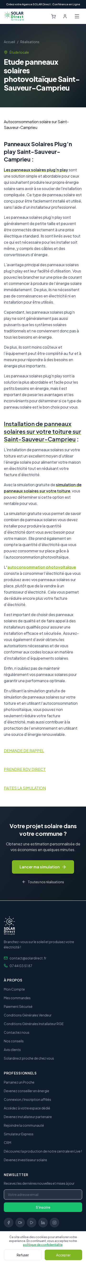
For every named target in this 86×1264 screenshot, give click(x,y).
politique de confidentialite (43, 1245)
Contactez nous (16, 1032)
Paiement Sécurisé (18, 1006)
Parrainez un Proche (19, 1082)
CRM (7, 1142)
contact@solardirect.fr (28, 958)
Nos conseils (14, 1041)
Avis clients (12, 1049)
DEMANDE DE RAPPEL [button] (24, 750)
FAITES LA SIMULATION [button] (25, 788)
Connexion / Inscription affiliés (27, 1099)
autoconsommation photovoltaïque (41, 567)
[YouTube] (31, 1222)
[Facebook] (8, 1222)
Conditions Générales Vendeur (28, 1015)
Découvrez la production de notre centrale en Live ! (43, 1151)
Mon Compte (14, 989)
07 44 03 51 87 (21, 966)
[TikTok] (20, 1222)
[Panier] (53, 16)
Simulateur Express (18, 1134)
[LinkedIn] (43, 1222)
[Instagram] (54, 1222)
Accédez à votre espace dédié (27, 1108)
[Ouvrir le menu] (77, 16)
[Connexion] (65, 16)
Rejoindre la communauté (24, 1125)
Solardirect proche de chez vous (29, 1058)
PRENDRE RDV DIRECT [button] (25, 769)
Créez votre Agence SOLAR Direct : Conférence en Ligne (43, 4)
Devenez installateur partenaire (28, 1116)
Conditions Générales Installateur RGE (34, 1024)
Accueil (9, 42)
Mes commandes (17, 998)
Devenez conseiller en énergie (26, 1091)
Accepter (63, 1255)
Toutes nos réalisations (46, 882)
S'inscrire (43, 1207)
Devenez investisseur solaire (25, 1160)
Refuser (23, 1255)
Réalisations (29, 42)
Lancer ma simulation (40, 866)
